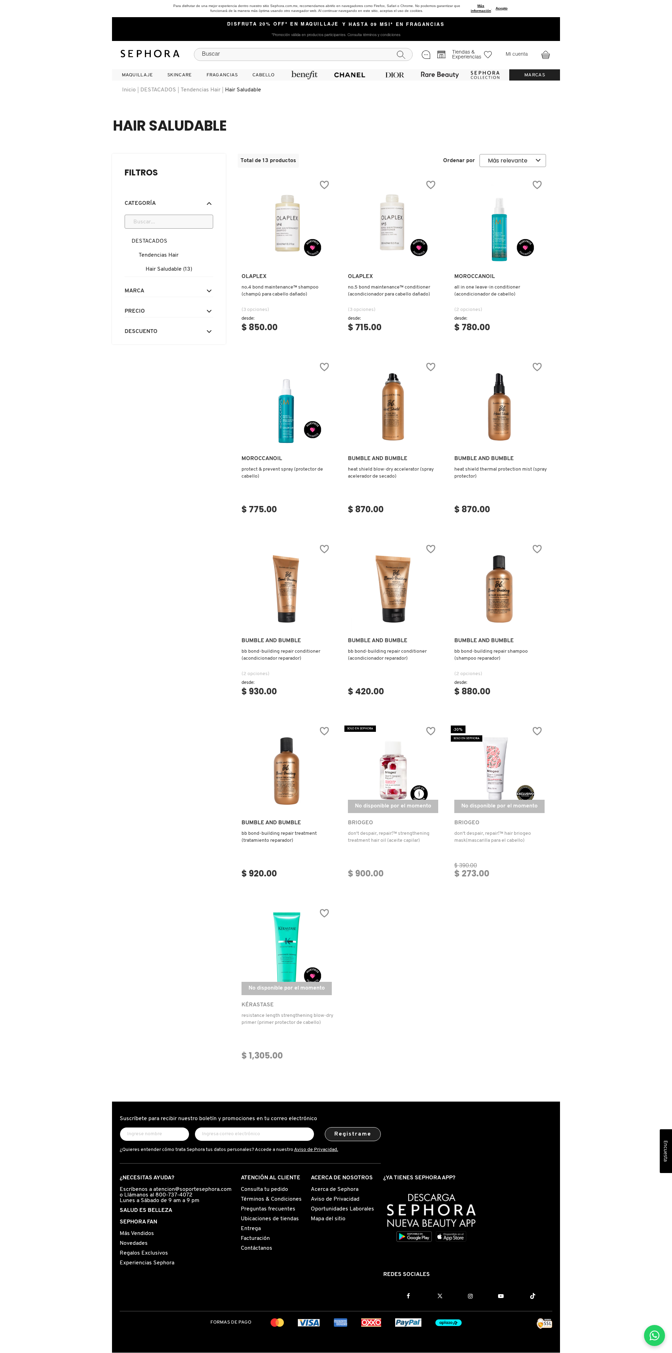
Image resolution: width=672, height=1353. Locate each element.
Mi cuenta (517, 54)
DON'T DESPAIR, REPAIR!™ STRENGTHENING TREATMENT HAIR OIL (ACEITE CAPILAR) (388, 837)
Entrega (251, 1228)
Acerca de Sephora (334, 1189)
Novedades (134, 1243)
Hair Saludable (243, 90)
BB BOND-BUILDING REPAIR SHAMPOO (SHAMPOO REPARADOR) (491, 655)
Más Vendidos (137, 1233)
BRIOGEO (360, 823)
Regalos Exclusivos (144, 1253)
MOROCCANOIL (474, 276)
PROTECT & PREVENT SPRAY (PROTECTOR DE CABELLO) (282, 473)
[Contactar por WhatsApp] (654, 1335)
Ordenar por (459, 161)
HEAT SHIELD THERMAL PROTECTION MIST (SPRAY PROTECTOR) (500, 473)
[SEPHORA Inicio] (150, 54)
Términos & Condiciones (271, 1199)
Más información (481, 8)
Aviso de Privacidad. (316, 1149)
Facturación (255, 1238)
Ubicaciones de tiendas (270, 1219)
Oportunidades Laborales (342, 1209)
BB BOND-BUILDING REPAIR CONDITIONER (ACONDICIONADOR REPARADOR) (280, 655)
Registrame (353, 1134)
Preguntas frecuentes (268, 1209)
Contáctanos (256, 1248)
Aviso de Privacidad (335, 1199)
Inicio (129, 90)
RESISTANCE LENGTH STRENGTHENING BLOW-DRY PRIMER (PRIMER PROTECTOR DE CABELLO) (287, 1019)
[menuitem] (137, 75)
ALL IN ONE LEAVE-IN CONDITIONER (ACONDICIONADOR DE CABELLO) (487, 291)
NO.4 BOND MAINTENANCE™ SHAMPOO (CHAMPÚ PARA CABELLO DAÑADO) (279, 291)
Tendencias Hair (200, 90)
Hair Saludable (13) (169, 269)
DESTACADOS (158, 90)
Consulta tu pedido (264, 1189)
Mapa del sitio (328, 1219)
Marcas (534, 75)
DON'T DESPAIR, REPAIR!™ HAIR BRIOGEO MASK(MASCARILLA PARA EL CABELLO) (492, 837)
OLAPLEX (254, 276)
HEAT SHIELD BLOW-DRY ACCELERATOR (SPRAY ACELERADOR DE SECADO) (391, 473)
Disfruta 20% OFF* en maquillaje (283, 24)
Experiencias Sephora (147, 1263)
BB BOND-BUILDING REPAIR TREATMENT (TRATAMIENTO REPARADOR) (279, 837)
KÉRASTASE (257, 1005)
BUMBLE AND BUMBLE (377, 459)
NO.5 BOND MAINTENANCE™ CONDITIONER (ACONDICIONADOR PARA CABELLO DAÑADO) (389, 291)
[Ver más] (286, 260)
